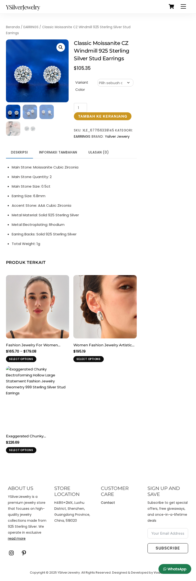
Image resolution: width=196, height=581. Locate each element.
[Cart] (171, 6)
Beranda (13, 27)
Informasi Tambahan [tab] (58, 152)
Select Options (21, 359)
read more (17, 538)
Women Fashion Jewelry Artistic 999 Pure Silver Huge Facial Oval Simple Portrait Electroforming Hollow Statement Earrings (102, 345)
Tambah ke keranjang (102, 116)
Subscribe (168, 548)
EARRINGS (30, 27)
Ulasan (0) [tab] (98, 152)
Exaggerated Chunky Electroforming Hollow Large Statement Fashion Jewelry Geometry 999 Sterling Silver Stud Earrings (36, 436)
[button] (60, 47)
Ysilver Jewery (117, 136)
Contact (108, 502)
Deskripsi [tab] (19, 152)
